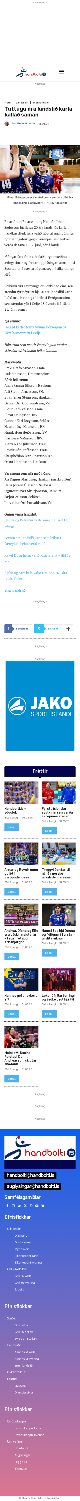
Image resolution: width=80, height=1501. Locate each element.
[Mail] (19, 1206)
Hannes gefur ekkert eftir (20, 997)
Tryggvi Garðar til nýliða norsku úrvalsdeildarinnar (56, 873)
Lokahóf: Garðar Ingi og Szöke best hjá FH (58, 997)
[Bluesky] (43, 1206)
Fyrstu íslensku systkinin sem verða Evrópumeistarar (57, 812)
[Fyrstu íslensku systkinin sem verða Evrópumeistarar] (59, 792)
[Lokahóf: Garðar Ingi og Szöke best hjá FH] (59, 979)
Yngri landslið (41, 102)
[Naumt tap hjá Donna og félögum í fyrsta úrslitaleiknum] (59, 915)
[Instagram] (13, 1206)
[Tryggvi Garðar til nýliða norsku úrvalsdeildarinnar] (59, 854)
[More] (68, 628)
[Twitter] (25, 1206)
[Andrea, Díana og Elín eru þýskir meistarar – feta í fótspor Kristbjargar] (21, 915)
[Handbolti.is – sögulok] (21, 792)
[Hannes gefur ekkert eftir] (21, 979)
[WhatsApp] (31, 1206)
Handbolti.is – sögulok (15, 810)
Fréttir (8, 102)
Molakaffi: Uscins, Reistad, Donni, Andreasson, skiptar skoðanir (20, 1058)
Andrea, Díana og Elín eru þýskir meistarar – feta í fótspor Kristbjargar (21, 936)
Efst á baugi (11, 817)
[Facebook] (7, 1206)
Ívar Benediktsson (23, 123)
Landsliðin (22, 102)
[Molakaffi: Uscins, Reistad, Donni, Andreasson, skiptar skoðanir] (21, 1037)
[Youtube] (37, 1206)
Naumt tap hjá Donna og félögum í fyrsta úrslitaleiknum (58, 934)
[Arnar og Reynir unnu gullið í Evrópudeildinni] (21, 854)
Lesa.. (12, 827)
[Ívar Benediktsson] (7, 123)
